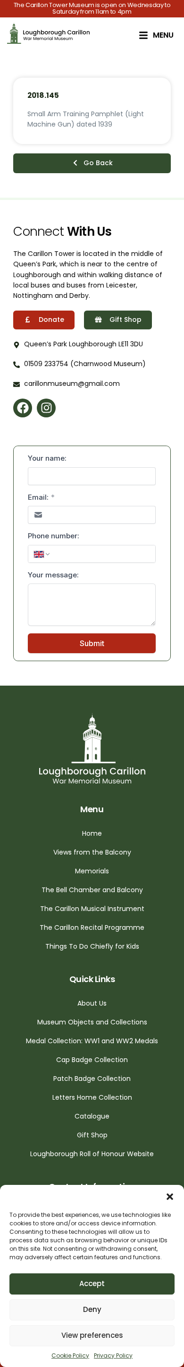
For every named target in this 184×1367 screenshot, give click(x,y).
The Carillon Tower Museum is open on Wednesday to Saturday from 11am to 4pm (92, 8)
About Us (92, 1003)
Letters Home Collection (92, 1097)
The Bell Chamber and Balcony (92, 890)
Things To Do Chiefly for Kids (92, 946)
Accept (92, 1283)
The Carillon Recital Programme (92, 927)
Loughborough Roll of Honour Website (92, 1154)
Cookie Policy (70, 1355)
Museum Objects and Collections (92, 1022)
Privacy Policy (113, 1355)
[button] (170, 1196)
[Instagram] (46, 408)
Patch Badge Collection (92, 1078)
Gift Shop (92, 1135)
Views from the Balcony (92, 852)
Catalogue (92, 1116)
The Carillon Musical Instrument (92, 908)
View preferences (92, 1335)
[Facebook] (22, 408)
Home (92, 833)
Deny (92, 1309)
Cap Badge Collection (92, 1059)
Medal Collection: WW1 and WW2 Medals (92, 1041)
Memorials (92, 871)
